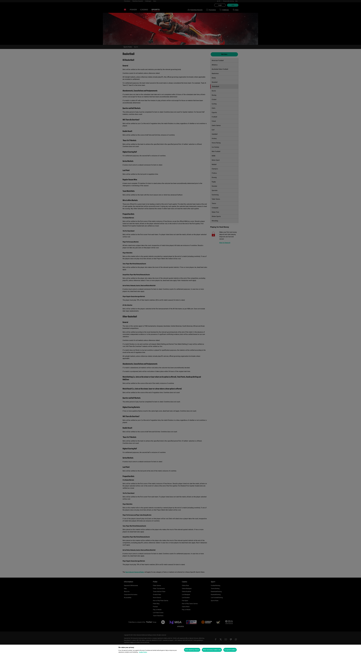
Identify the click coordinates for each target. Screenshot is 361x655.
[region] (180, 650)
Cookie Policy (143, 652)
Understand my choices (192, 649)
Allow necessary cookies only (212, 649)
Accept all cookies (230, 649)
